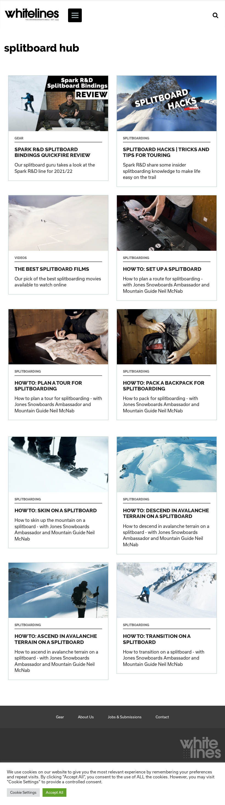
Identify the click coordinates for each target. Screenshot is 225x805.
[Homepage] (200, 746)
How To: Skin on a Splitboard (58, 492)
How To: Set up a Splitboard (166, 247)
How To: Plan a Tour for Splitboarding (58, 364)
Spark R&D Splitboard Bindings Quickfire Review (58, 128)
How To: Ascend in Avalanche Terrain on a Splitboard (58, 621)
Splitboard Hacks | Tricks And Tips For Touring (166, 131)
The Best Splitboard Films (58, 244)
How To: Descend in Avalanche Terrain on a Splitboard (166, 495)
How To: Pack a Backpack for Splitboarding (166, 364)
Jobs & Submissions (125, 717)
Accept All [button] (54, 792)
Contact (162, 717)
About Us (86, 717)
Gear (60, 717)
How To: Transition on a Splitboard (166, 618)
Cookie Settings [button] (23, 792)
